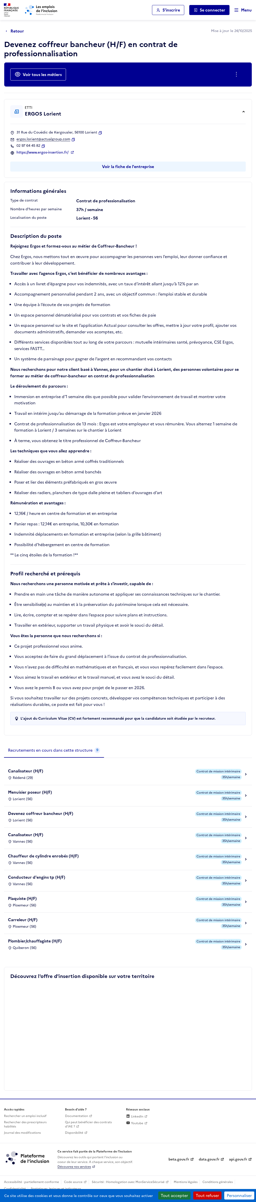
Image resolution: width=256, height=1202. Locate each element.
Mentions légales (186, 1182)
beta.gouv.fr (178, 1159)
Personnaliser (239, 1195)
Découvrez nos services (74, 1166)
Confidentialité (15, 1188)
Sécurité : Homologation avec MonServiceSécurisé (128, 1182)
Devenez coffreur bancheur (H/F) (40, 813)
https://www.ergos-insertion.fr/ (43, 152)
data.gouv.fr (209, 1159)
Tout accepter (174, 1195)
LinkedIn (136, 1116)
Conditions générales (217, 1182)
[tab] (54, 750)
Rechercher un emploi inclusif (25, 1116)
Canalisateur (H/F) (25, 771)
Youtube (136, 1123)
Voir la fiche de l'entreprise (128, 167)
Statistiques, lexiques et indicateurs (56, 1188)
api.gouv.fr (238, 1159)
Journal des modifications (22, 1132)
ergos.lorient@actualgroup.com (43, 139)
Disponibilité (74, 1132)
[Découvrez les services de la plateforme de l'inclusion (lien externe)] (28, 1157)
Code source (73, 1182)
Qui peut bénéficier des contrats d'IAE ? (88, 1124)
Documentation (76, 1116)
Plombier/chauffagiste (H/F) (35, 941)
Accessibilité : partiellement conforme (31, 1182)
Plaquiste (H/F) (22, 898)
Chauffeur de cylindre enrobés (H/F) (43, 856)
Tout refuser (207, 1195)
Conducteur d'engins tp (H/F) (36, 877)
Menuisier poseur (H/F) (30, 792)
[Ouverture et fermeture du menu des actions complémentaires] (237, 75)
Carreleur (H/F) (23, 920)
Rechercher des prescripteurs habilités (25, 1124)
